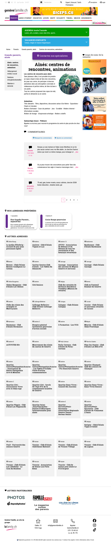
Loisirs (46, 18)
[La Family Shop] (99, 22)
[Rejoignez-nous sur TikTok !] (94, 530)
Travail (69, 18)
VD (6, 2)
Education (37, 18)
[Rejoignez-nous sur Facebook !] (94, 521)
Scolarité (60, 18)
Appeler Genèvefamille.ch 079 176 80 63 (73, 527)
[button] (42, 138)
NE (12, 2)
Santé (52, 18)
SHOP (27, 2)
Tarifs (77, 540)
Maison (77, 18)
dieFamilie (20, 2)
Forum (92, 540)
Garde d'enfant (25, 18)
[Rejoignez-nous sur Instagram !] (94, 525)
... (75, 152)
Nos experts (71, 540)
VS (15, 2)
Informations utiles (85, 540)
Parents (13, 18)
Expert (68, 2)
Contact (65, 540)
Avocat (73, 2)
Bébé (7, 18)
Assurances (86, 18)
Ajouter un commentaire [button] (64, 138)
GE (9, 2)
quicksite (27, 540)
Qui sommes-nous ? (57, 540)
